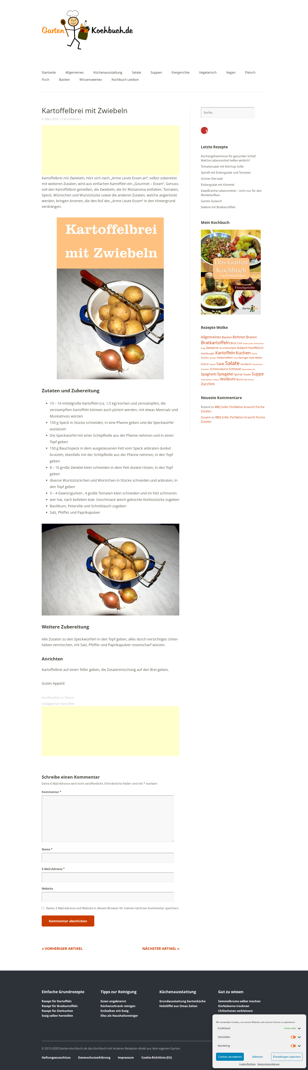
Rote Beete (255, 357)
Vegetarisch (208, 73)
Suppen (156, 73)
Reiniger (243, 357)
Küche (254, 353)
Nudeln (212, 358)
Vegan (230, 73)
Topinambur (206, 379)
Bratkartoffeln (215, 342)
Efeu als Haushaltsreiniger (119, 1016)
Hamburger (208, 353)
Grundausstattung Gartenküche (182, 1001)
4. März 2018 (50, 119)
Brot (233, 343)
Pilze (235, 358)
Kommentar (51, 792)
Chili (239, 343)
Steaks (247, 374)
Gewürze (212, 347)
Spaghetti (208, 374)
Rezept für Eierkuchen (57, 1011)
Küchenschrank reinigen (118, 1006)
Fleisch (250, 73)
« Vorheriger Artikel (62, 948)
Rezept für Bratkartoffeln (60, 1006)
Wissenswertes (90, 80)
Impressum (126, 1057)
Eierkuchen (248, 343)
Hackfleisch (255, 348)
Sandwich (246, 364)
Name (47, 849)
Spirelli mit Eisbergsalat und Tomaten (226, 173)
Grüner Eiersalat (212, 179)
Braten (251, 337)
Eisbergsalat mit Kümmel (217, 185)
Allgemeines (74, 73)
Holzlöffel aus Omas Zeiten (178, 1006)
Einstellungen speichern (287, 1056)
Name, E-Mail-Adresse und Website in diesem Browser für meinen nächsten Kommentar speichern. (112, 908)
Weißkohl (227, 379)
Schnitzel (235, 369)
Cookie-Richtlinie (247, 1064)
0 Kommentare (71, 119)
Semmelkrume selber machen (239, 1001)
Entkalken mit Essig (115, 1011)
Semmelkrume (248, 369)
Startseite (49, 73)
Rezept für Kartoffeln (57, 1001)
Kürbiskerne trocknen (233, 1006)
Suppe (258, 374)
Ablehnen (257, 1056)
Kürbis (205, 357)
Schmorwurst (219, 369)
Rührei (205, 364)
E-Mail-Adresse (53, 869)
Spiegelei (225, 373)
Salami (213, 364)
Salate (136, 73)
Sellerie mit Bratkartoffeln (218, 207)
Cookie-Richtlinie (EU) (156, 1057)
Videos (216, 379)
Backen (64, 80)
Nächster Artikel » (160, 948)
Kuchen (243, 353)
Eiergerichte (180, 73)
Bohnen (239, 337)
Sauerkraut (258, 364)
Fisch (45, 80)
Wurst (239, 379)
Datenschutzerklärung (268, 1064)
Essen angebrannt (113, 1001)
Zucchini (208, 383)
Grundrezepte (227, 348)
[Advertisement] (110, 150)
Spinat (238, 374)
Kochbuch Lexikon (125, 80)
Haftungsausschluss (56, 1057)
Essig (203, 348)
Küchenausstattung (107, 73)
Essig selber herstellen (57, 1016)
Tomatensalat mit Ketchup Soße (222, 166)
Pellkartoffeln (225, 357)
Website (47, 889)
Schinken (205, 369)
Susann (206, 417)
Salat (220, 363)
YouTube (204, 130)
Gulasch (242, 347)
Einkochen (259, 343)
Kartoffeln (68, 704)
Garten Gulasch (211, 201)
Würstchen (249, 379)
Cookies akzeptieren (230, 1056)
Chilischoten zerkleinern (235, 1011)
